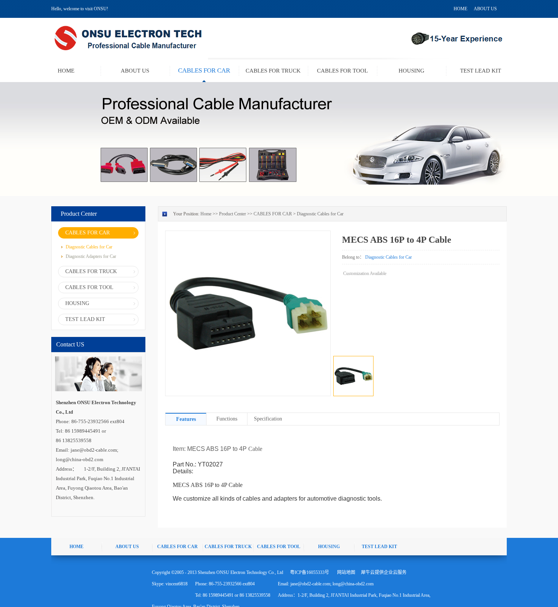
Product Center (232, 214)
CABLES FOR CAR (273, 214)
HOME (460, 8)
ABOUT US (485, 8)
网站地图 (345, 572)
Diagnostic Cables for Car (320, 214)
